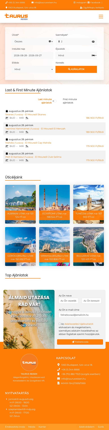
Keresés (60, 62)
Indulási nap (18, 48)
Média (31, 426)
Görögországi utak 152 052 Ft (20, 257)
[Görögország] (20, 246)
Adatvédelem (87, 426)
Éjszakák (60, 48)
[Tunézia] (88, 204)
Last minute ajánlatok (45, 101)
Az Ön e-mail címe (69, 309)
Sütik (101, 426)
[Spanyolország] (54, 246)
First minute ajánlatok (70, 101)
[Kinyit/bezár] (100, 16)
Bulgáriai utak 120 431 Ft (88, 257)
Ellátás (15, 62)
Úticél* (15, 34)
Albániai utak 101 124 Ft (20, 215)
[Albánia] (20, 204)
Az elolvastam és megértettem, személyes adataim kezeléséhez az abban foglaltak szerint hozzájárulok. (79, 329)
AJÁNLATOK (77, 69)
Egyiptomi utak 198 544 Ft (54, 215)
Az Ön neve (65, 295)
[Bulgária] (88, 246)
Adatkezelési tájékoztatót (78, 324)
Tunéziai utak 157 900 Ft (89, 215)
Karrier (42, 426)
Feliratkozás (81, 342)
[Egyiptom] (54, 204)
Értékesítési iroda (15, 426)
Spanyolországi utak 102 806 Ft (54, 257)
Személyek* (62, 34)
